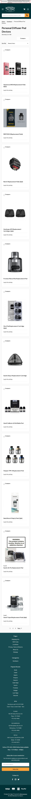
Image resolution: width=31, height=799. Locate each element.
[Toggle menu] (2, 9)
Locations (15, 644)
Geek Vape (15, 682)
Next (19, 628)
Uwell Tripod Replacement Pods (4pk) (15, 617)
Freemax (15, 688)
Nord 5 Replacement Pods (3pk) (13, 181)
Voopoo (15, 677)
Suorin (15, 685)
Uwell (15, 672)
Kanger (15, 690)
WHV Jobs (16, 642)
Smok (15, 670)
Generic (15, 680)
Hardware (15, 661)
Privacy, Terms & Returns (15, 647)
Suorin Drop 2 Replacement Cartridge (15, 375)
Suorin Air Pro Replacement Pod (13, 568)
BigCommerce (23, 794)
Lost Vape (15, 693)
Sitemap (15, 652)
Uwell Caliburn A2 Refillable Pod (13, 423)
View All (15, 695)
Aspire (15, 675)
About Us (15, 649)
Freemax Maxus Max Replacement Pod (15, 278)
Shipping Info (15, 639)
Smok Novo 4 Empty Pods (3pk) (12, 518)
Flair (12, 794)
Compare (22, 38)
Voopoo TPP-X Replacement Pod (13, 470)
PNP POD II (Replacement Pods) (13, 134)
